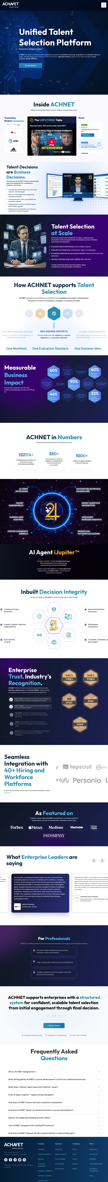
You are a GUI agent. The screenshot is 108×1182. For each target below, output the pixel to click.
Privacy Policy (43, 1177)
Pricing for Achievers (45, 1167)
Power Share (59, 1160)
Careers (75, 1160)
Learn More (86, 135)
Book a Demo (30, 65)
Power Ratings (60, 1156)
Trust (91, 1172)
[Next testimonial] (102, 860)
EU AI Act (29, 731)
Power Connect (60, 1151)
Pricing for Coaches (45, 1172)
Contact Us (93, 1151)
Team (74, 1151)
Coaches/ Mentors (44, 1151)
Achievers (41, 1146)
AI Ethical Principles (96, 1160)
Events (74, 1165)
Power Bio (58, 1146)
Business (41, 1156)
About (74, 1146)
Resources (93, 1146)
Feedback (93, 1156)
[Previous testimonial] (93, 860)
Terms (74, 1156)
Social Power (59, 1165)
